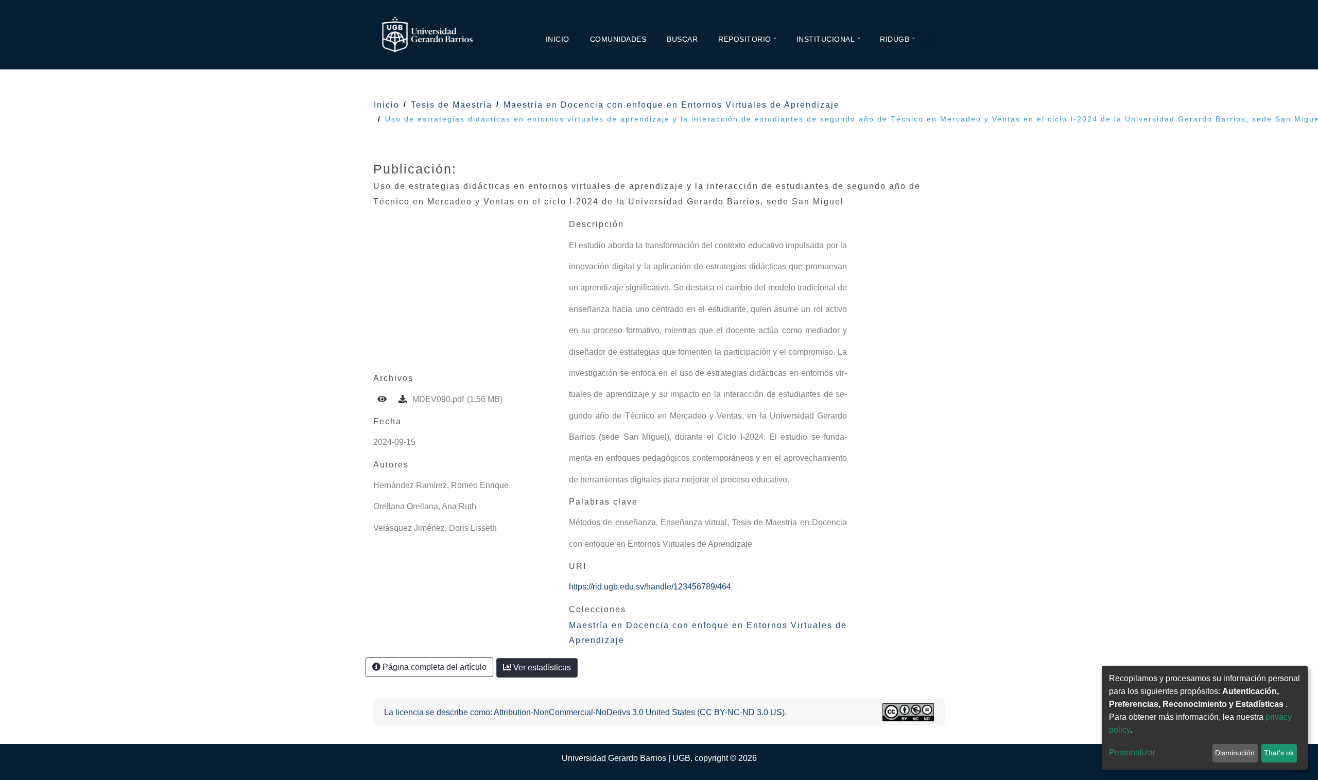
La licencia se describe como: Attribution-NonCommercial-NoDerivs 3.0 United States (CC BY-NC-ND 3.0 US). (585, 712)
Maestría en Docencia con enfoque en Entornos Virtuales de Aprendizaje (672, 104)
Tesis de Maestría (451, 104)
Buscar (682, 39)
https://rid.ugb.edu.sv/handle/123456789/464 (650, 586)
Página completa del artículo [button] (433, 667)
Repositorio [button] (744, 39)
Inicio (557, 39)
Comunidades (618, 39)
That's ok (1279, 753)
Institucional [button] (825, 39)
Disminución (1235, 753)
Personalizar (1132, 752)
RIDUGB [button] (894, 39)
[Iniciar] (934, 41)
